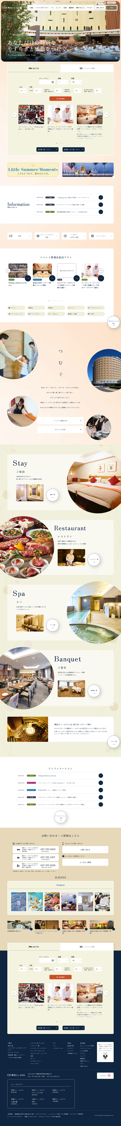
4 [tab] (61, 143)
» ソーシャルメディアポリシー (14, 1116)
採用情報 (82, 1043)
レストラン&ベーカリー (42, 8)
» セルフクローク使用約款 (76, 1114)
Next (106, 114)
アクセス (89, 8)
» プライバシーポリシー (41, 1114)
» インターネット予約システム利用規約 (58, 1114)
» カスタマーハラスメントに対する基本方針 (49, 1116)
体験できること (80, 8)
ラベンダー (70, 1048)
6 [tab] (64, 143)
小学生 (31, 90)
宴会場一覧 (70, 1046)
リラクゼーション (58, 1048)
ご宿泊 (31, 8)
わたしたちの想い (60, 429)
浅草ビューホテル (17, 1091)
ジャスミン (70, 1051)
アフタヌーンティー (36, 1061)
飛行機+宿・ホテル (44, 149)
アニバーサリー (101, 236)
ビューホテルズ (16, 1084)
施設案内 (71, 8)
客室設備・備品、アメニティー (16, 1055)
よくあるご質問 (101, 2)
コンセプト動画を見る (60, 421)
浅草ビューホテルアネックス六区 (38, 1092)
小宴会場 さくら (72, 1053)
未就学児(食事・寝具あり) (49, 90)
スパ (52, 8)
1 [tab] (56, 143)
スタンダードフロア (13, 1052)
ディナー (33, 1058)
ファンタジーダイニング (37, 1051)
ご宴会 (65, 8)
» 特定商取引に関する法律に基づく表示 (24, 1114)
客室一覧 (10, 1046)
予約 (111, 8)
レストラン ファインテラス (38, 1048)
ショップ (58, 8)
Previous (14, 114)
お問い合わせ (100, 8)
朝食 (19, 236)
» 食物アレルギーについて (30, 1116)
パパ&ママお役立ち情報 (74, 236)
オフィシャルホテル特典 (46, 236)
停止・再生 (116, 58)
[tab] (60, 885)
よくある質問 (84, 1051)
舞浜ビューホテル (59, 1100)
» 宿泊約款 (10, 1114)
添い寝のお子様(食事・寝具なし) (89, 90)
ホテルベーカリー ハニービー (39, 1053)
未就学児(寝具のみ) (67, 90)
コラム (82, 1063)
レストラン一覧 (35, 1046)
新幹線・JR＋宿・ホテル (72, 149)
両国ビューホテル (59, 1091)
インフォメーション (85, 1048)
